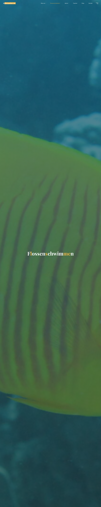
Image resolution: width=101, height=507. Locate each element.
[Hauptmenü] (97, 3)
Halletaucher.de (9, 3)
